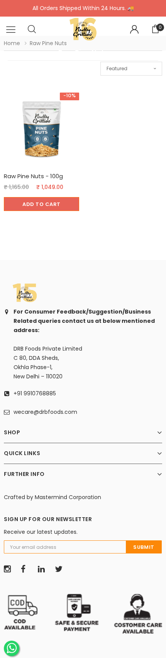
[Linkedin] (43, 569)
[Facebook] (26, 569)
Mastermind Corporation (68, 497)
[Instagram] (9, 569)
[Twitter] (60, 569)
